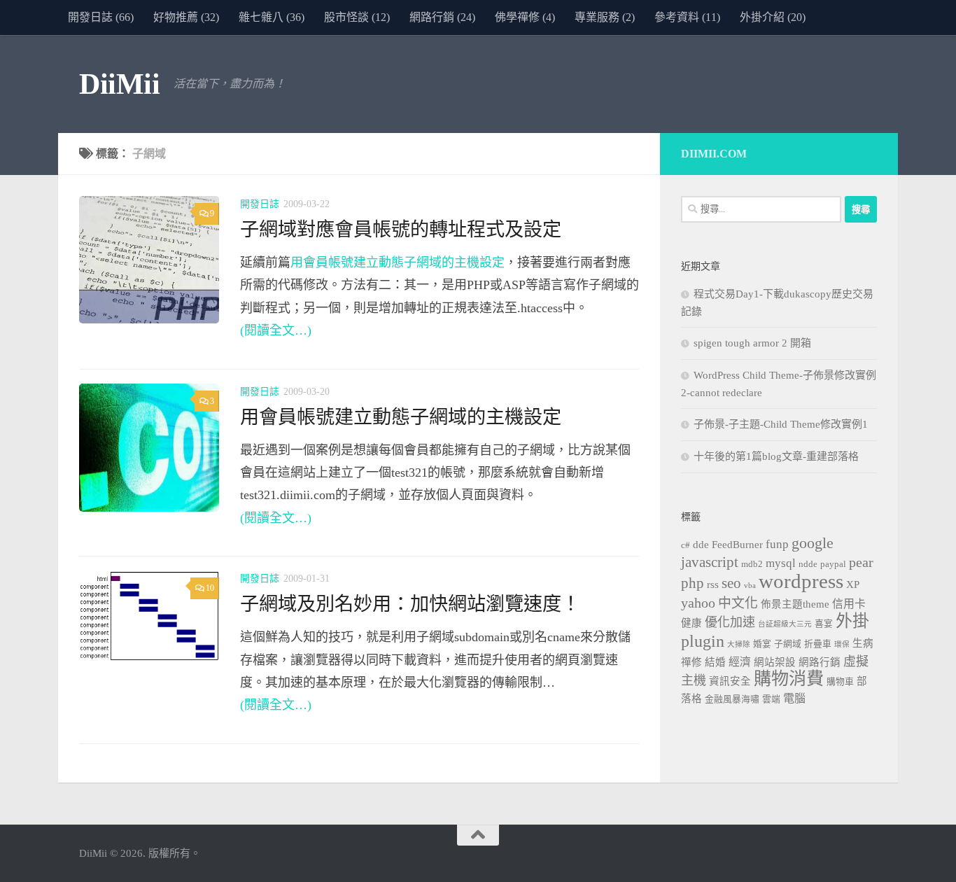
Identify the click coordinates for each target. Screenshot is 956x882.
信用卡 (849, 604)
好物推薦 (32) (186, 17)
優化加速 (730, 622)
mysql (781, 563)
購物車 (840, 682)
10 (210, 588)
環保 (842, 644)
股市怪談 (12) (357, 17)
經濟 (740, 662)
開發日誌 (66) (101, 17)
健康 (691, 623)
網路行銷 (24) (442, 17)
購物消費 (789, 678)
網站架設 (775, 662)
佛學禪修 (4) (525, 17)
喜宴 (824, 624)
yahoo (698, 602)
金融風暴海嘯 (732, 699)
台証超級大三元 (785, 624)
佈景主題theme (795, 604)
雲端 (771, 699)
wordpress (801, 581)
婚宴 (762, 644)
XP (852, 584)
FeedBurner (737, 544)
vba (750, 585)
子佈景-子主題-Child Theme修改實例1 (781, 424)
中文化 (738, 603)
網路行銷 (820, 662)
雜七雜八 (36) (271, 17)
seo (731, 583)
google (813, 543)
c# (685, 545)
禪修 (691, 662)
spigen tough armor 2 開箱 (752, 343)
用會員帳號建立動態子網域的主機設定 (397, 262)
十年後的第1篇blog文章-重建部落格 (776, 456)
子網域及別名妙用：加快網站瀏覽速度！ (410, 604)
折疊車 (817, 644)
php (692, 583)
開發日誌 (259, 204)
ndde (808, 564)
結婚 (715, 662)
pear (861, 562)
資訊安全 (730, 681)
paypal (833, 564)
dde (701, 544)
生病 (862, 643)
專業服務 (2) (605, 17)
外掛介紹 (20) (773, 17)
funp (777, 544)
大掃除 (738, 644)
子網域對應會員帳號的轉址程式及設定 (400, 229)
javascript (709, 562)
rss (713, 584)
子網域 (787, 644)
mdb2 (752, 564)
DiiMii (119, 84)
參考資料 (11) (687, 17)
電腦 (794, 698)
